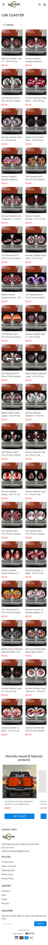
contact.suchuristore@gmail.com (15, 851)
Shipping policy (8, 870)
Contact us (6, 891)
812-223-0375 (7, 848)
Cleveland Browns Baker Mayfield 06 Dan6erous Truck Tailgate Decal (19, 803)
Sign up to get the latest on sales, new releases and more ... (23, 917)
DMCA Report (18, 934)
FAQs (3, 895)
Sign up (40, 924)
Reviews (5, 903)
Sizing (4, 899)
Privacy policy (7, 862)
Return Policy (7, 874)
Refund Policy (7, 878)
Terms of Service (8, 866)
